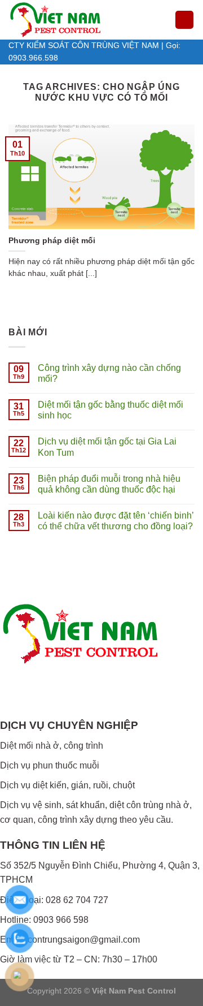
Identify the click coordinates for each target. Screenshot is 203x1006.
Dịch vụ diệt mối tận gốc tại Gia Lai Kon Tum (107, 447)
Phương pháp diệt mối (51, 240)
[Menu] (184, 20)
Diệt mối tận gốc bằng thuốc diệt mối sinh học (110, 410)
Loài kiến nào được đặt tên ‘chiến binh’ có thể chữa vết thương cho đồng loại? (115, 521)
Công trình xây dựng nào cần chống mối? (109, 373)
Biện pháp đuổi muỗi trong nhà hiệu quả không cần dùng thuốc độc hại (109, 484)
